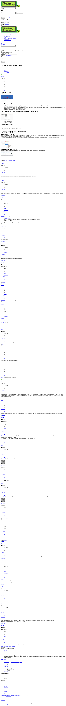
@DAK (2, 377)
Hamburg (5, 252)
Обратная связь (6, 688)
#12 (4, 375)
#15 (4, 434)
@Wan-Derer (3, 300)
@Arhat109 (2, 216)
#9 (4, 320)
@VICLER (2, 322)
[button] (2, 25)
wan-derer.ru (6, 210)
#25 (4, 642)
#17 (4, 477)
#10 (4, 341)
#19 (4, 515)
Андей (2, 586)
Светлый (5, 686)
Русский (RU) (6, 687)
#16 (4, 457)
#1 (4, 90)
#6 (4, 256)
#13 (4, 392)
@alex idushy (3, 496)
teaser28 (5, 683)
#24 (4, 615)
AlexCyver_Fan (3, 226)
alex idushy (3, 465)
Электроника (6, 665)
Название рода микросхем (11, 667)
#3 (4, 191)
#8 (4, 298)
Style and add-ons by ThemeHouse (25, 695)
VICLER (2, 243)
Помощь (5, 691)
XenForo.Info (8, 696)
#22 (4, 577)
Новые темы (3, 659)
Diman (2, 329)
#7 (4, 279)
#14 (4, 411)
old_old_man (3, 603)
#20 (4, 534)
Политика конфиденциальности (9, 690)
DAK (1, 381)
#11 (4, 358)
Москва (5, 208)
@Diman (2, 435)
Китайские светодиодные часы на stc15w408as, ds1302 (13, 662)
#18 (4, 495)
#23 (4, 598)
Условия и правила (7, 689)
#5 (4, 237)
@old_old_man (3, 644)
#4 (4, 214)
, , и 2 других (9, 160)
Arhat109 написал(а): (7, 218)
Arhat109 (2, 163)
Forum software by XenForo (10, 695)
